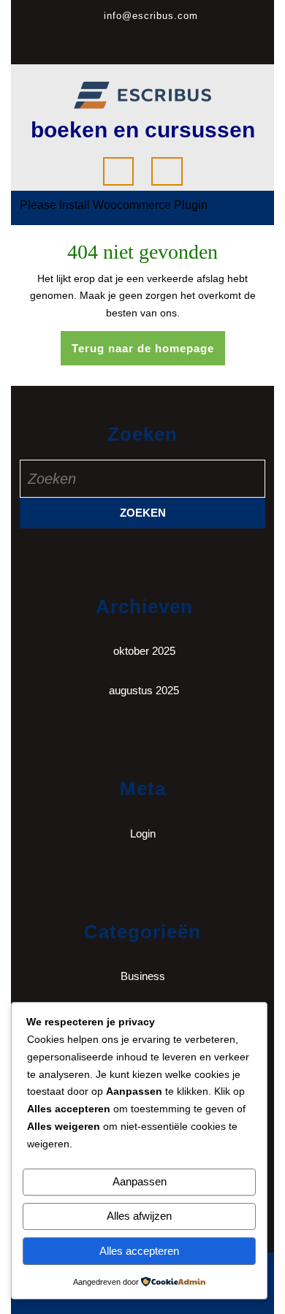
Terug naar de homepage (148, 353)
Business (143, 976)
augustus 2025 (144, 690)
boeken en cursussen (143, 130)
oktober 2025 (144, 651)
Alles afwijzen (139, 1215)
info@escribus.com (151, 15)
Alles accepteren (139, 1251)
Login (143, 833)
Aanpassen (140, 1181)
